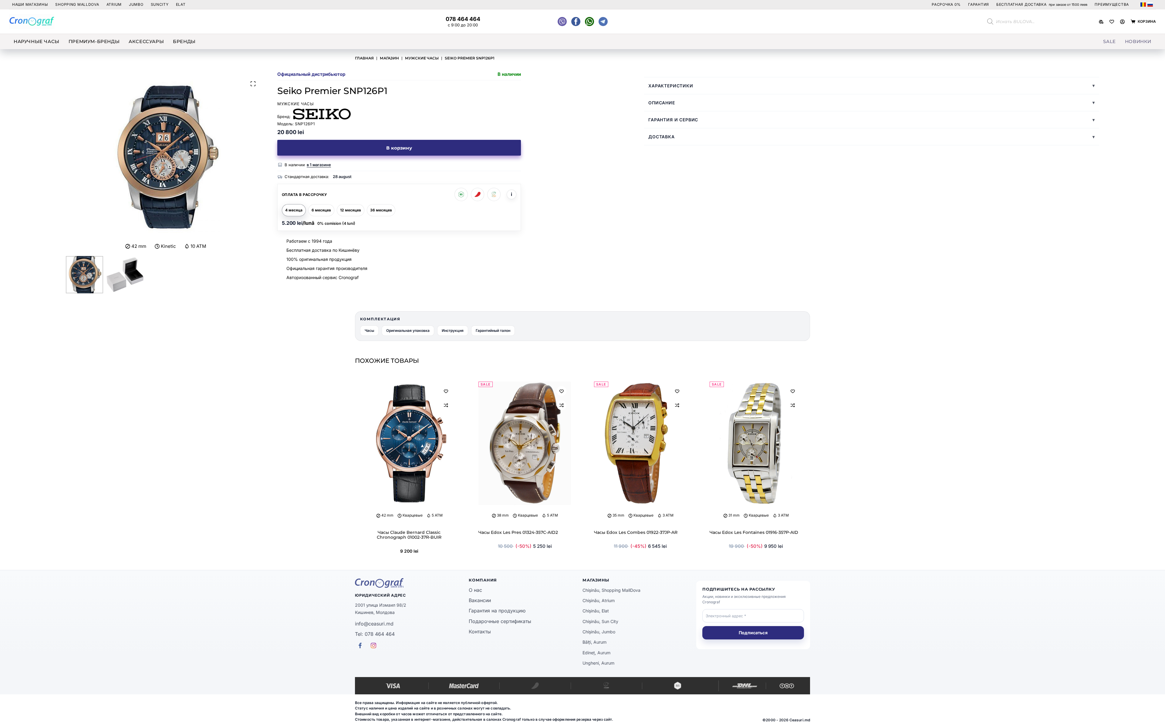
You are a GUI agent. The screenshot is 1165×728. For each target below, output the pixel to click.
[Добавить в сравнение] (446, 405)
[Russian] (1150, 4)
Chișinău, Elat (595, 610)
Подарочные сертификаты (500, 621)
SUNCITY (160, 4)
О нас (475, 590)
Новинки (1138, 41)
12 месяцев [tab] (350, 210)
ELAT (181, 4)
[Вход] (1122, 21)
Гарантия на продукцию (497, 611)
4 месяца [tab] (293, 210)
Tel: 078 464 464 (375, 634)
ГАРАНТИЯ (978, 4)
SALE (1109, 41)
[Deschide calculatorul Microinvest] (461, 194)
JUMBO (136, 4)
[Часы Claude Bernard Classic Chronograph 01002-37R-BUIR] (409, 443)
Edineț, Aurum (596, 652)
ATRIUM (114, 4)
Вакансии (480, 600)
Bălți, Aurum (594, 642)
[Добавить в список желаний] (446, 391)
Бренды (184, 41)
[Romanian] (1143, 4)
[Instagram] (603, 21)
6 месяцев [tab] (321, 210)
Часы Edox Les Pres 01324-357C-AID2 (518, 532)
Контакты (480, 632)
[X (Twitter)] (562, 21)
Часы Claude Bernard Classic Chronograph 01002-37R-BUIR (409, 535)
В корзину (399, 148)
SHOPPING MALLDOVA (77, 4)
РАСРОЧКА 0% (946, 4)
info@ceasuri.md (374, 624)
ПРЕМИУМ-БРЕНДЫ (94, 41)
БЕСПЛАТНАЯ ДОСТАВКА (1041, 4)
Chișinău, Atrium (598, 600)
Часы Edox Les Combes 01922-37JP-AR (635, 532)
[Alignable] (575, 21)
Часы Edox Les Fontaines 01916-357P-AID (754, 532)
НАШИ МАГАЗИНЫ (30, 4)
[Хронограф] (412, 583)
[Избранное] (1111, 21)
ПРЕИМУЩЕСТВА (1112, 4)
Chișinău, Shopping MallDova (611, 590)
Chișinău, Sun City (600, 621)
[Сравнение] (1101, 21)
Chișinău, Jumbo (598, 631)
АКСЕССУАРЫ (146, 41)
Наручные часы (36, 41)
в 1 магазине (319, 164)
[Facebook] (589, 21)
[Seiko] (322, 114)
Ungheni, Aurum (598, 663)
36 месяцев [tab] (381, 210)
